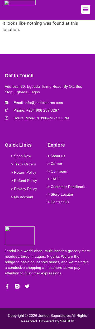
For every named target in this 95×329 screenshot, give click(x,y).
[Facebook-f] (7, 286)
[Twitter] (27, 286)
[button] (85, 9)
